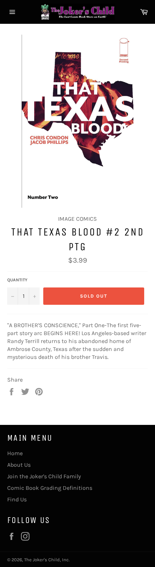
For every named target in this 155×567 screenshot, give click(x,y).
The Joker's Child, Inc (46, 559)
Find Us (17, 499)
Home (15, 453)
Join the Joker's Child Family (44, 476)
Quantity (17, 279)
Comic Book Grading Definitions (49, 487)
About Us (19, 464)
